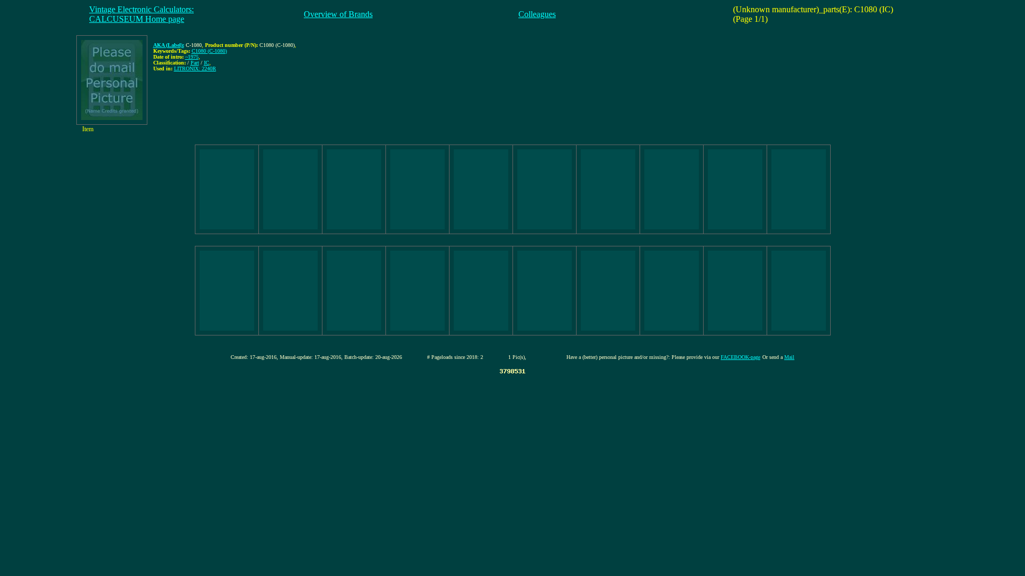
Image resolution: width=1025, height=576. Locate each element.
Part (195, 63)
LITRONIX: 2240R (195, 68)
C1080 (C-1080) (209, 51)
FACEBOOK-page (740, 357)
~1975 (192, 57)
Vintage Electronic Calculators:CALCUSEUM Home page (141, 14)
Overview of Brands (338, 14)
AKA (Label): (168, 45)
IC (206, 63)
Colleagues (537, 14)
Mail (789, 357)
